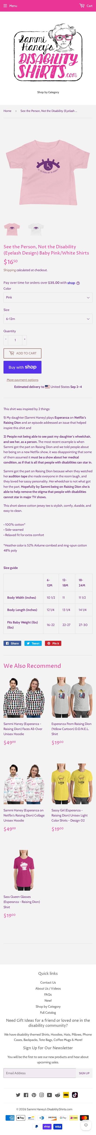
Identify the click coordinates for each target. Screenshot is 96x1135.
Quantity (9, 331)
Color (7, 288)
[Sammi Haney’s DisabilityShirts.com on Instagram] (41, 1096)
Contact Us (48, 982)
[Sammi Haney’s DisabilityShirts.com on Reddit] (57, 1096)
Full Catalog (48, 1012)
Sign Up (84, 1073)
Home (7, 111)
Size (6, 310)
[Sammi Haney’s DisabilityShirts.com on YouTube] (49, 1096)
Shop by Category (48, 1006)
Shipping (9, 270)
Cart (89, 6)
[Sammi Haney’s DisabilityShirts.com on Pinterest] (33, 1096)
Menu (13, 6)
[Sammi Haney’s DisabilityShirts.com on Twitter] (18, 1096)
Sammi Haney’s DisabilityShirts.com (49, 1109)
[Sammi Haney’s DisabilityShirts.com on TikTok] (75, 1097)
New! (48, 1000)
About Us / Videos (48, 988)
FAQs (48, 994)
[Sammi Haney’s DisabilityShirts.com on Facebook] (26, 1096)
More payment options (22, 380)
